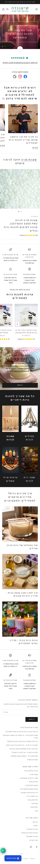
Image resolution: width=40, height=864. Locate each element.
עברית (21, 854)
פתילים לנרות (33, 782)
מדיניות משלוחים (32, 836)
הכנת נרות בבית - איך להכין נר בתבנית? (25, 752)
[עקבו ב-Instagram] (31, 847)
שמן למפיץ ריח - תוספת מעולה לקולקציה (24, 756)
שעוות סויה (29, 159)
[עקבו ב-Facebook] (37, 847)
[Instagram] (20, 76)
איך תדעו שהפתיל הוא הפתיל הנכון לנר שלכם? (22, 741)
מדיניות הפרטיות (32, 829)
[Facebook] (25, 76)
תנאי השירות (33, 840)
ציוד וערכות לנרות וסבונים (29, 793)
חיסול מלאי (34, 807)
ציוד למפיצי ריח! (32, 796)
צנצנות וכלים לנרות (31, 785)
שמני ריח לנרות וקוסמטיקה (29, 778)
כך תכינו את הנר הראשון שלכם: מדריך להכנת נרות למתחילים (23, 140)
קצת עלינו (34, 803)
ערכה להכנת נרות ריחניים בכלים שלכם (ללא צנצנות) (26, 331)
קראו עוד (35, 148)
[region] (20, 32)
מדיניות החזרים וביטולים (29, 833)
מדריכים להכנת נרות (31, 771)
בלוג (36, 811)
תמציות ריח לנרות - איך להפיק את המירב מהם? (22, 745)
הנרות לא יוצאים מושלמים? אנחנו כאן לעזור (23, 749)
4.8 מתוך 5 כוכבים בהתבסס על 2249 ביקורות (20, 63)
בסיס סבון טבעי (33, 800)
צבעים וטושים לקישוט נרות (29, 789)
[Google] (14, 76)
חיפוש (36, 826)
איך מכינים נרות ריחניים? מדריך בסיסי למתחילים (22, 732)
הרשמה (20, 385)
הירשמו (32, 719)
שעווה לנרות (34, 774)
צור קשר (35, 822)
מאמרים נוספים (32, 760)
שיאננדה (34, 216)
